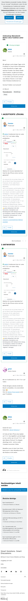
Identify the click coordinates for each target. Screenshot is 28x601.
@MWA (6, 134)
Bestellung (17, 92)
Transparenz (3, 590)
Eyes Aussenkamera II (8, 502)
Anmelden (4, 568)
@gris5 (12, 430)
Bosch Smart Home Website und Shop (13, 557)
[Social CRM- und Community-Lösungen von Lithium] (4, 598)
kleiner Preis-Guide (13, 392)
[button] (4, 101)
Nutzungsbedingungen (5, 580)
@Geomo (16, 430)
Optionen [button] (24, 54)
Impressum (3, 576)
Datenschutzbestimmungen (7, 583)
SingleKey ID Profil (6, 560)
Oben (25, 576)
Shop (5, 94)
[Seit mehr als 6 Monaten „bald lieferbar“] (23, 240)
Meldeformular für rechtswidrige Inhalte (14, 490)
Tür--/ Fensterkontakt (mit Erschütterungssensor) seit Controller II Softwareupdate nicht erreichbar (13, 528)
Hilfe (2, 564)
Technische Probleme (8, 504)
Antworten (14, 106)
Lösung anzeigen (14, 45)
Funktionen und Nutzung (9, 513)
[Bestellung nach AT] (25, 240)
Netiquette (3, 586)
